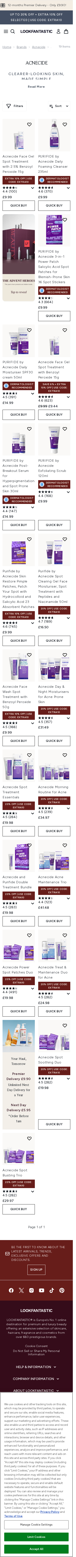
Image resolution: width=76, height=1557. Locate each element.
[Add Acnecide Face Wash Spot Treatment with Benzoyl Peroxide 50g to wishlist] (29, 655)
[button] (19, 257)
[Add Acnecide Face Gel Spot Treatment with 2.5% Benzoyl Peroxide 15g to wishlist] (29, 124)
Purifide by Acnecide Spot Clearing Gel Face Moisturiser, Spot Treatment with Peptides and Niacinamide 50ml (53, 586)
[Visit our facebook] (11, 1290)
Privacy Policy (49, 1511)
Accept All (36, 1549)
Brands (22, 47)
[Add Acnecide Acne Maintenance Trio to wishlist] (65, 845)
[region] (36, 1474)
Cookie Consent (36, 1346)
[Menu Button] (4, 31)
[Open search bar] (12, 31)
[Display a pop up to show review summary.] (33, 188)
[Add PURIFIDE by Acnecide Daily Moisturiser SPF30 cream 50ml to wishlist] (29, 330)
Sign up (36, 1269)
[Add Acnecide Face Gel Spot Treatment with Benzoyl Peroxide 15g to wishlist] (65, 330)
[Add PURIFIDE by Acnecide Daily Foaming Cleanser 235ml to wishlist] (65, 124)
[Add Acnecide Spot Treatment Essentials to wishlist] (29, 755)
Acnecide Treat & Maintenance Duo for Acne (53, 972)
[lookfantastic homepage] (36, 31)
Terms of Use (13, 1516)
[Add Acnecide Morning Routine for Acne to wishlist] (65, 755)
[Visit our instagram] (31, 1290)
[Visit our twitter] (21, 1290)
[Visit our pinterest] (62, 1290)
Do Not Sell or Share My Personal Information (36, 1352)
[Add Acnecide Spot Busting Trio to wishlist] (29, 1138)
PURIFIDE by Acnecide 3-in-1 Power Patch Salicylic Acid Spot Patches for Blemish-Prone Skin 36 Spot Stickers (54, 266)
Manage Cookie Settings (36, 1524)
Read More (36, 87)
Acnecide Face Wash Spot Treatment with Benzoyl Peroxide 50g (17, 697)
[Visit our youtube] (42, 1290)
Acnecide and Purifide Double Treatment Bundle (17, 882)
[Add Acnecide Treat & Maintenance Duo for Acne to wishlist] (65, 935)
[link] (58, 31)
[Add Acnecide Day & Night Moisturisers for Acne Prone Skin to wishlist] (65, 655)
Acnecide (38, 47)
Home (7, 47)
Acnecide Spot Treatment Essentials (15, 792)
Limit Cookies (36, 1537)
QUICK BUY (18, 205)
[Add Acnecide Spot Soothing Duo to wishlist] (65, 1025)
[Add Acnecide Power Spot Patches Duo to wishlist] (29, 935)
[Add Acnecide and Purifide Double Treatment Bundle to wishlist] (29, 845)
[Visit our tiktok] (52, 1290)
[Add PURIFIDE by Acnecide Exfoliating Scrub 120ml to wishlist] (65, 429)
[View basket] (66, 31)
